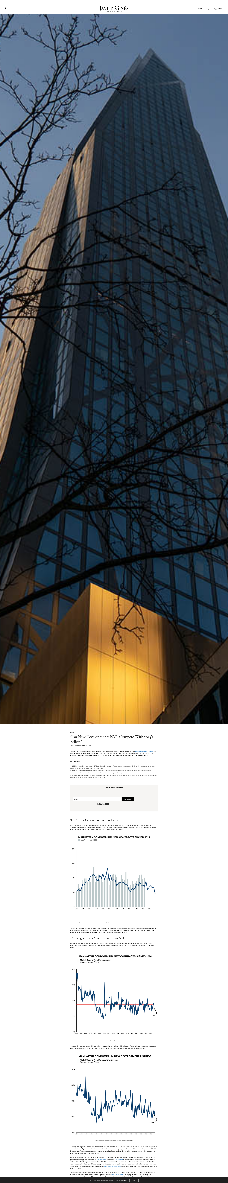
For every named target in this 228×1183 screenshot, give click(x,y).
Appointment (219, 8)
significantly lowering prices (112, 1166)
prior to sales (102, 1159)
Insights (208, 8)
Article (72, 732)
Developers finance (118, 1175)
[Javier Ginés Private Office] (114, 8)
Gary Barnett (119, 1159)
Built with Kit (103, 804)
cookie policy (124, 1180)
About (200, 8)
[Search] (5, 8)
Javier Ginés (74, 745)
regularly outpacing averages (144, 751)
